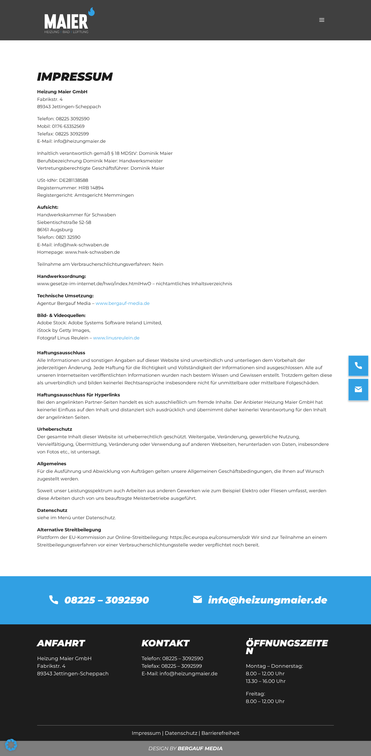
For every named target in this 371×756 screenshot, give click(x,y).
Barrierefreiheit (220, 733)
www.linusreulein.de (116, 338)
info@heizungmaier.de (189, 674)
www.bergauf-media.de (123, 303)
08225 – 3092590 (182, 658)
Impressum (146, 733)
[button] (11, 745)
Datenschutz (181, 733)
